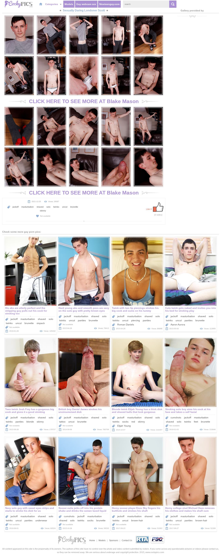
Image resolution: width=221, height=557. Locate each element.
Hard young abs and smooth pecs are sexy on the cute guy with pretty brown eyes (84, 309)
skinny (43, 211)
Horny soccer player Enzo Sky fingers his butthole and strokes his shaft (136, 509)
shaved (40, 207)
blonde (30, 421)
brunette (74, 207)
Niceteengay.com (109, 4)
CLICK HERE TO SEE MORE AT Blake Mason (84, 101)
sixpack (41, 323)
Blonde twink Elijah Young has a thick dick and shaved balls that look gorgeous (137, 410)
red (133, 421)
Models (69, 4)
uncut (64, 207)
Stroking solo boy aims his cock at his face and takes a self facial (187, 410)
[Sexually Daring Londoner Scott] (19, 35)
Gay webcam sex (86, 4)
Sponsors (113, 540)
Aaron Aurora (178, 324)
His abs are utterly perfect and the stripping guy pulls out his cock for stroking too (26, 311)
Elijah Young (124, 425)
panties (82, 320)
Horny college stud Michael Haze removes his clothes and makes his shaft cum (190, 509)
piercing (135, 320)
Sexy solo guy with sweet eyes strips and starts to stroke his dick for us (29, 509)
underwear (41, 520)
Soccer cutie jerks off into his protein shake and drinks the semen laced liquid (82, 509)
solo (48, 207)
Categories (52, 4)
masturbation (27, 207)
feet (196, 421)
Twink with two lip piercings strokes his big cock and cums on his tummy (135, 309)
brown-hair (137, 520)
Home (92, 540)
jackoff (15, 207)
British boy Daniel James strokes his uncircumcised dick (80, 410)
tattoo (62, 421)
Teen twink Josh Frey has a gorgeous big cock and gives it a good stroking (29, 410)
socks (125, 421)
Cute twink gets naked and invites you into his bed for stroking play (190, 309)
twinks (56, 207)
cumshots (176, 417)
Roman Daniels (125, 324)
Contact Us (127, 540)
